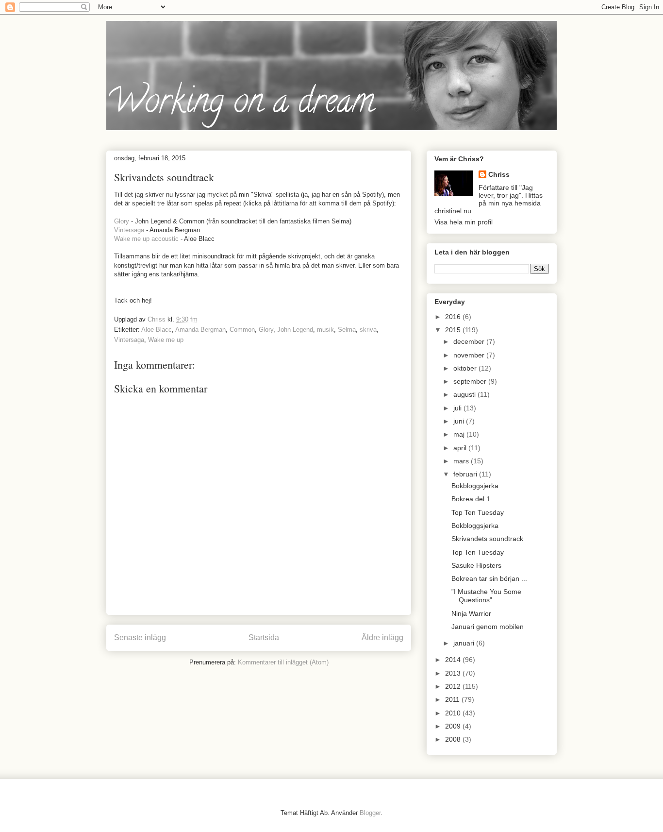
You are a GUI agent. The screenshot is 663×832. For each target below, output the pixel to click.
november (469, 355)
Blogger (370, 812)
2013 (454, 673)
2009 (454, 726)
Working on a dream (240, 104)
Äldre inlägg (382, 637)
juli (458, 408)
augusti (465, 394)
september (470, 381)
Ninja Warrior (471, 613)
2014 (454, 659)
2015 (454, 330)
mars (462, 461)
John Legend (295, 329)
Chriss (499, 174)
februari (466, 474)
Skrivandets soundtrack (487, 539)
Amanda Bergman (200, 329)
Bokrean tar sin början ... (489, 578)
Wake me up (165, 339)
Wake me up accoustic (146, 238)
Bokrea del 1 (470, 499)
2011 (453, 699)
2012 (454, 686)
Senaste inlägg (140, 637)
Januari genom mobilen (487, 626)
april (460, 448)
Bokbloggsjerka (474, 486)
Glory (121, 221)
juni (459, 421)
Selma (347, 329)
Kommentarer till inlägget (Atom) (283, 662)
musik (325, 329)
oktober (466, 368)
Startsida (264, 637)
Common (242, 329)
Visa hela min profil (463, 222)
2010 (454, 713)
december (469, 341)
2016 (454, 317)
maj (459, 434)
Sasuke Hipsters (476, 565)
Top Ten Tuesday (477, 512)
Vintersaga (129, 230)
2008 (454, 739)
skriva (368, 329)
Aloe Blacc (156, 329)
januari (464, 643)
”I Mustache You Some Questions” (486, 596)
